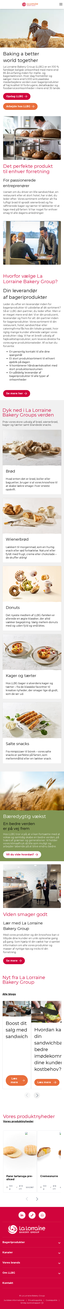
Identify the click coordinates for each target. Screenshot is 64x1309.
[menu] (60, 4)
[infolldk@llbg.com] (42, 1215)
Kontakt (7, 1282)
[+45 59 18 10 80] (32, 1215)
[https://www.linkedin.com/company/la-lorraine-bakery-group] (21, 1215)
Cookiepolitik (51, 1300)
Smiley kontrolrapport (31, 1303)
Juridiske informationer (14, 1300)
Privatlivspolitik (35, 1300)
